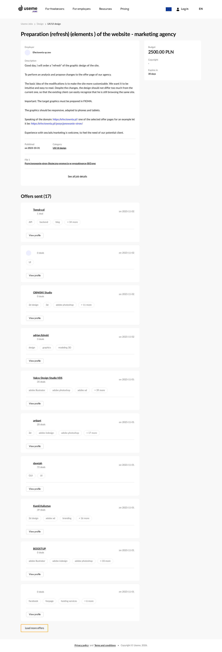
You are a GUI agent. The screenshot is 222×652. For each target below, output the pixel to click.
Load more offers (34, 628)
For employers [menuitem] (82, 9)
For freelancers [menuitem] (54, 9)
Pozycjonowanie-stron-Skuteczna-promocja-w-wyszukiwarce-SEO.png (60, 163)
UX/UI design (54, 24)
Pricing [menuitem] (124, 9)
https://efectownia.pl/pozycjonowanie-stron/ (57, 123)
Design (40, 24)
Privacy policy (82, 645)
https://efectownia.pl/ (65, 119)
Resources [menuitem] (105, 9)
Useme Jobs (27, 24)
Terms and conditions (105, 645)
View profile (35, 235)
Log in (185, 9)
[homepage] (27, 8)
